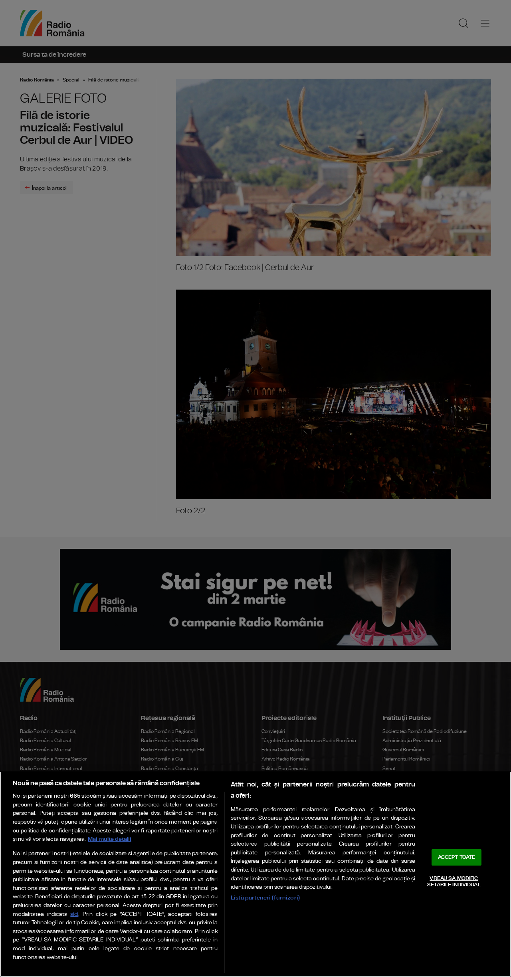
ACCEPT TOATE (456, 857)
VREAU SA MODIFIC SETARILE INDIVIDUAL (453, 882)
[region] (255, 874)
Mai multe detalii (109, 839)
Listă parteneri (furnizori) (265, 898)
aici (74, 914)
